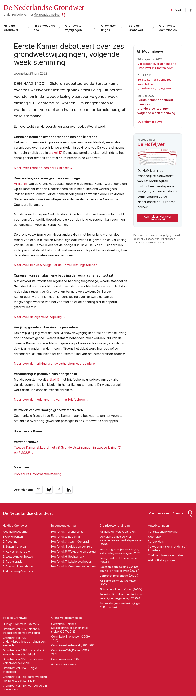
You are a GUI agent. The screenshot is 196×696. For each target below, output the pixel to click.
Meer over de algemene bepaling (38, 317)
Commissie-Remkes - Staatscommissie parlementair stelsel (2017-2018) (69, 627)
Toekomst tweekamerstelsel (166, 555)
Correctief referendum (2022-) (119, 575)
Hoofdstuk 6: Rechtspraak (67, 556)
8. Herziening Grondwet (18, 571)
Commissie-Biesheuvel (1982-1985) (73, 645)
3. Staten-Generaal (14, 546)
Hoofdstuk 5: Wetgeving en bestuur (73, 551)
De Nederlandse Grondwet (43, 7)
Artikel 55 (21, 184)
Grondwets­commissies (168, 28)
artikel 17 (55, 153)
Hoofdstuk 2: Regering (65, 536)
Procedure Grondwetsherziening (37, 474)
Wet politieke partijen (161, 560)
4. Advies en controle (16, 551)
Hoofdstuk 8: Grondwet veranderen (73, 566)
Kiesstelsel (154, 536)
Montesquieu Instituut (47, 14)
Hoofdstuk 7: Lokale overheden (71, 561)
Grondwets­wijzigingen (74, 28)
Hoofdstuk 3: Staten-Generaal (70, 541)
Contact (178, 513)
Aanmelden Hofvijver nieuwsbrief (157, 218)
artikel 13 (53, 379)
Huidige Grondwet (11, 28)
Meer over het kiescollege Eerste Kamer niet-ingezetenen (55, 265)
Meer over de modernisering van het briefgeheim (49, 399)
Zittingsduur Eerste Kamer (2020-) (121, 589)
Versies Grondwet (136, 28)
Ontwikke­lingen (108, 28)
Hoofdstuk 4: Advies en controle (71, 546)
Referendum (156, 541)
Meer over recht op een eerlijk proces (41, 168)
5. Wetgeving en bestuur (18, 556)
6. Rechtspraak (12, 561)
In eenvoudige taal (44, 28)
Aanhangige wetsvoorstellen (118, 531)
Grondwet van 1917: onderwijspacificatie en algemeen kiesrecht (24, 641)
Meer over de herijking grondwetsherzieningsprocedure (54, 363)
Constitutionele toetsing (163, 531)
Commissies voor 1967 (65, 659)
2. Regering (10, 541)
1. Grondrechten (13, 536)
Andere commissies (63, 664)
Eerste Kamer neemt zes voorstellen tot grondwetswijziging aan (154, 84)
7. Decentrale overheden (18, 566)
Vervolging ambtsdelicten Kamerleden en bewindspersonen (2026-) (121, 540)
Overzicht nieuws (150, 122)
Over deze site (159, 513)
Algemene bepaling (15, 531)
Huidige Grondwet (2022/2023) (22, 624)
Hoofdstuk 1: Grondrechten (68, 531)
